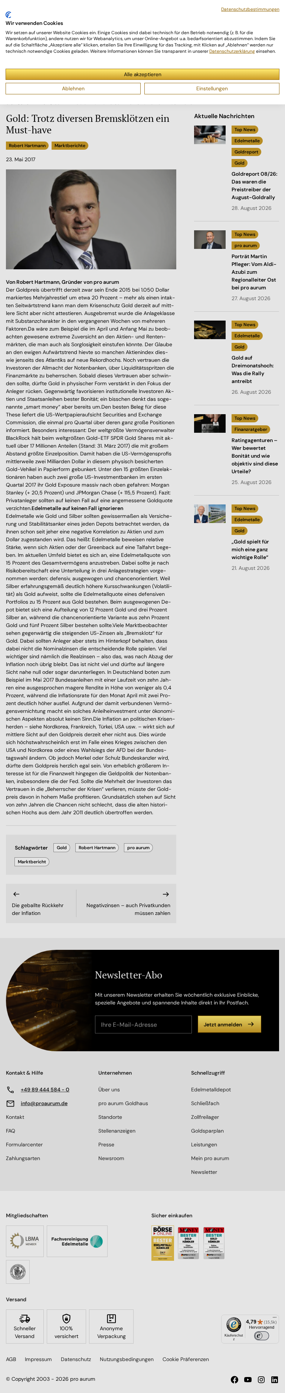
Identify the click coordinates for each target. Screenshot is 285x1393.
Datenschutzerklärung (232, 51)
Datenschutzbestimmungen (250, 9)
